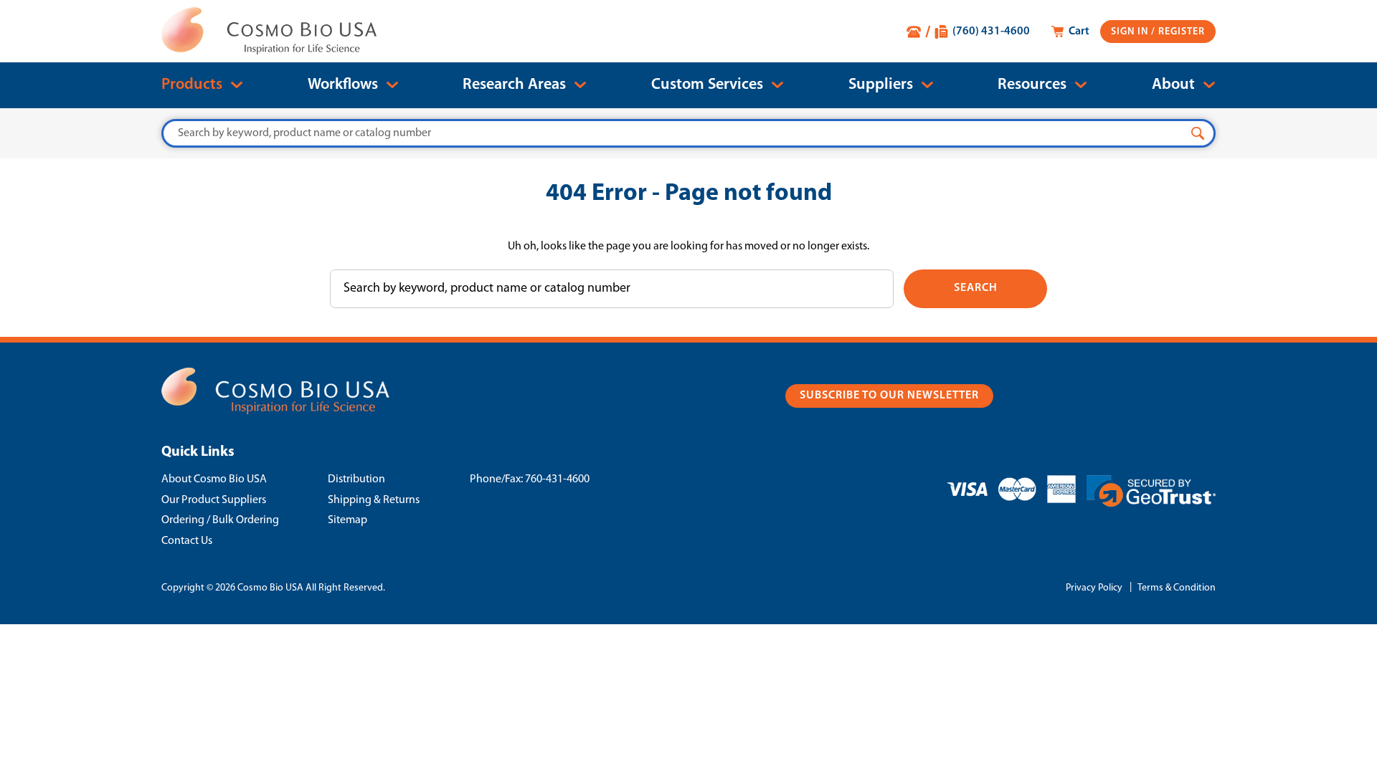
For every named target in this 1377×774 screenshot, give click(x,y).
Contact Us (186, 541)
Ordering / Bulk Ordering (220, 520)
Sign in (1131, 32)
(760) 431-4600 (991, 31)
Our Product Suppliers (213, 500)
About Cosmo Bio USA (214, 479)
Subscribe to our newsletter (889, 395)
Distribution (356, 479)
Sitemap (347, 520)
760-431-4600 (557, 479)
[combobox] (688, 133)
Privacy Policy (1094, 588)
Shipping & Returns (374, 500)
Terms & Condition (1176, 588)
